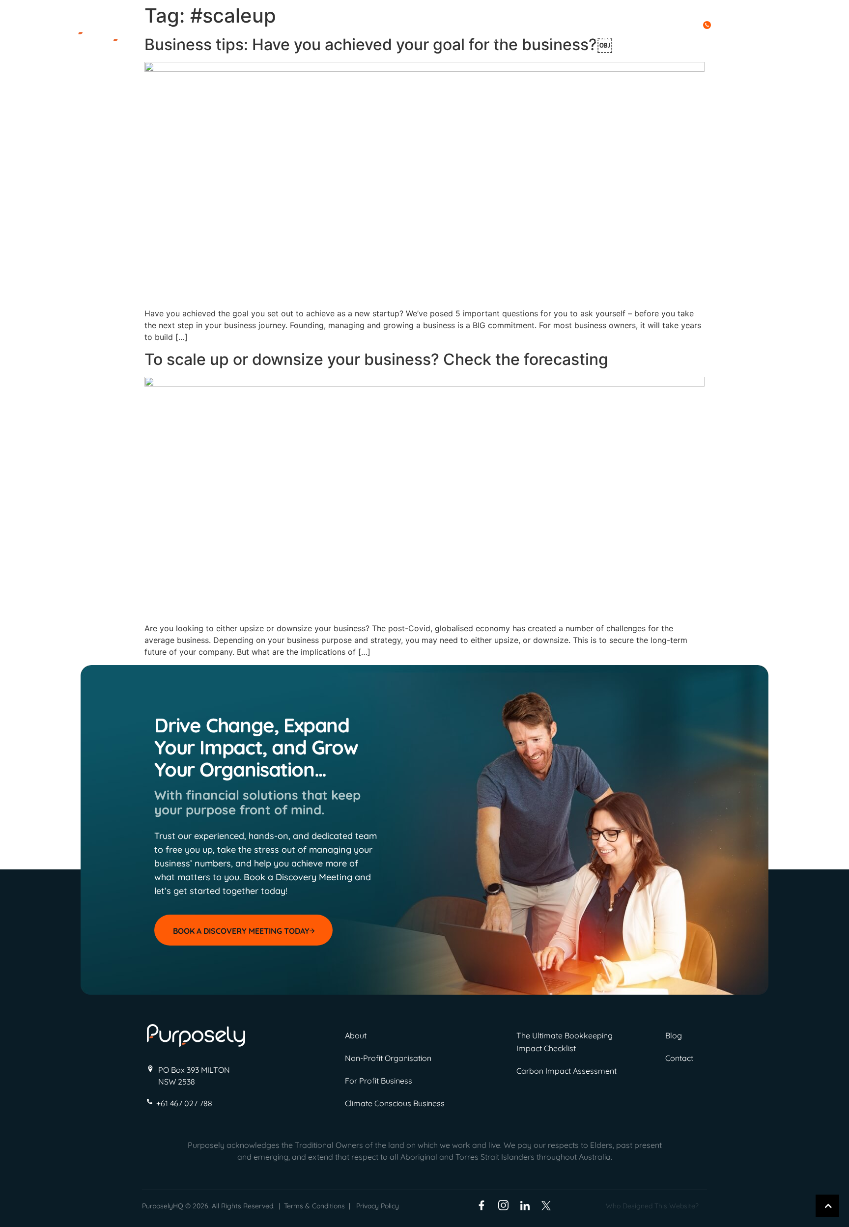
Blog (670, 39)
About (498, 39)
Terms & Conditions (314, 1205)
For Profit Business (378, 1081)
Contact (717, 39)
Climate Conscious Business (395, 1103)
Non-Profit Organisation (388, 1058)
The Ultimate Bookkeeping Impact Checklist (564, 1042)
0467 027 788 (739, 24)
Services (549, 39)
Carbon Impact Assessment (566, 1071)
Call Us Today (673, 24)
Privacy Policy (377, 1205)
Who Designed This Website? (652, 1205)
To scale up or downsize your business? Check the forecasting (376, 359)
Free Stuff (613, 39)
